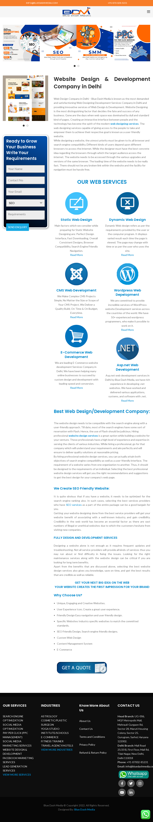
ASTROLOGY (49, 716)
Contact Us (86, 728)
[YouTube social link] (122, 792)
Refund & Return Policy (93, 752)
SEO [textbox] (12, 203)
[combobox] (25, 203)
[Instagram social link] (140, 783)
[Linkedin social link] (131, 792)
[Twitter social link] (131, 783)
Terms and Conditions (92, 736)
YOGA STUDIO (50, 728)
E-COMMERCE (50, 737)
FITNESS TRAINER (52, 741)
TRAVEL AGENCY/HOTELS (57, 745)
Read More (76, 254)
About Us (84, 720)
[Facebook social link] (122, 783)
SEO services (74, 504)
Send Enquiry (17, 227)
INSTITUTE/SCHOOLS (55, 732)
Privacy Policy (87, 744)
